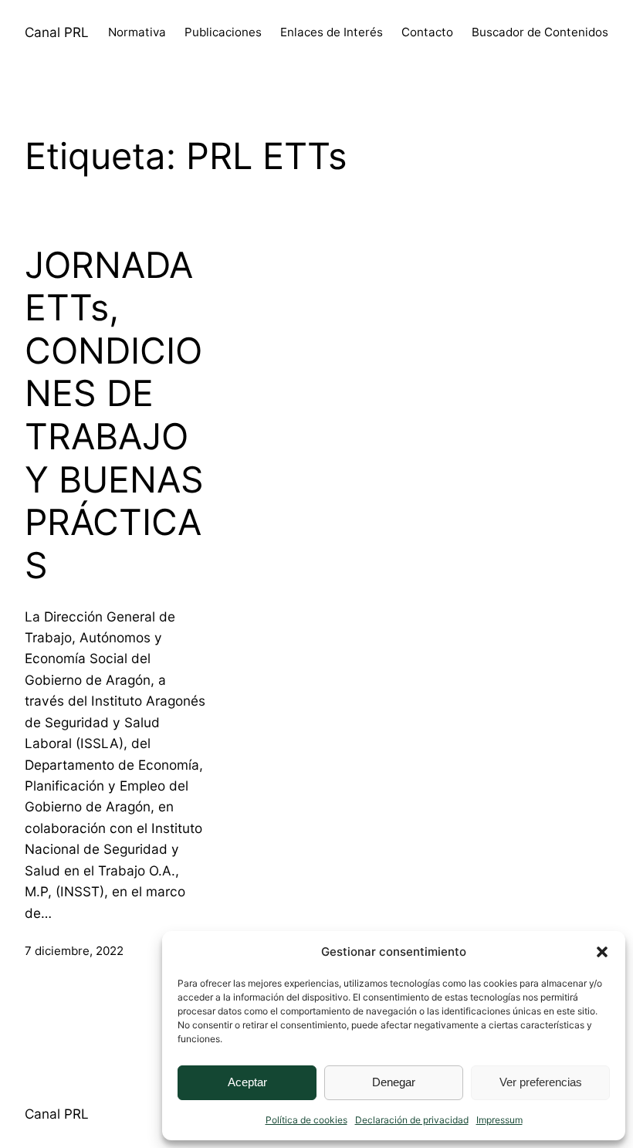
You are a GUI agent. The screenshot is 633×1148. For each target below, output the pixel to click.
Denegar (393, 1082)
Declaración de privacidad (412, 1120)
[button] (602, 952)
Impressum (499, 1120)
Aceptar (247, 1082)
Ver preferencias (540, 1082)
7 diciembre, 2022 (74, 950)
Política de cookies (306, 1120)
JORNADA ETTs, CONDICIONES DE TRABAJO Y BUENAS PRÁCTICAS (114, 415)
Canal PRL (57, 32)
